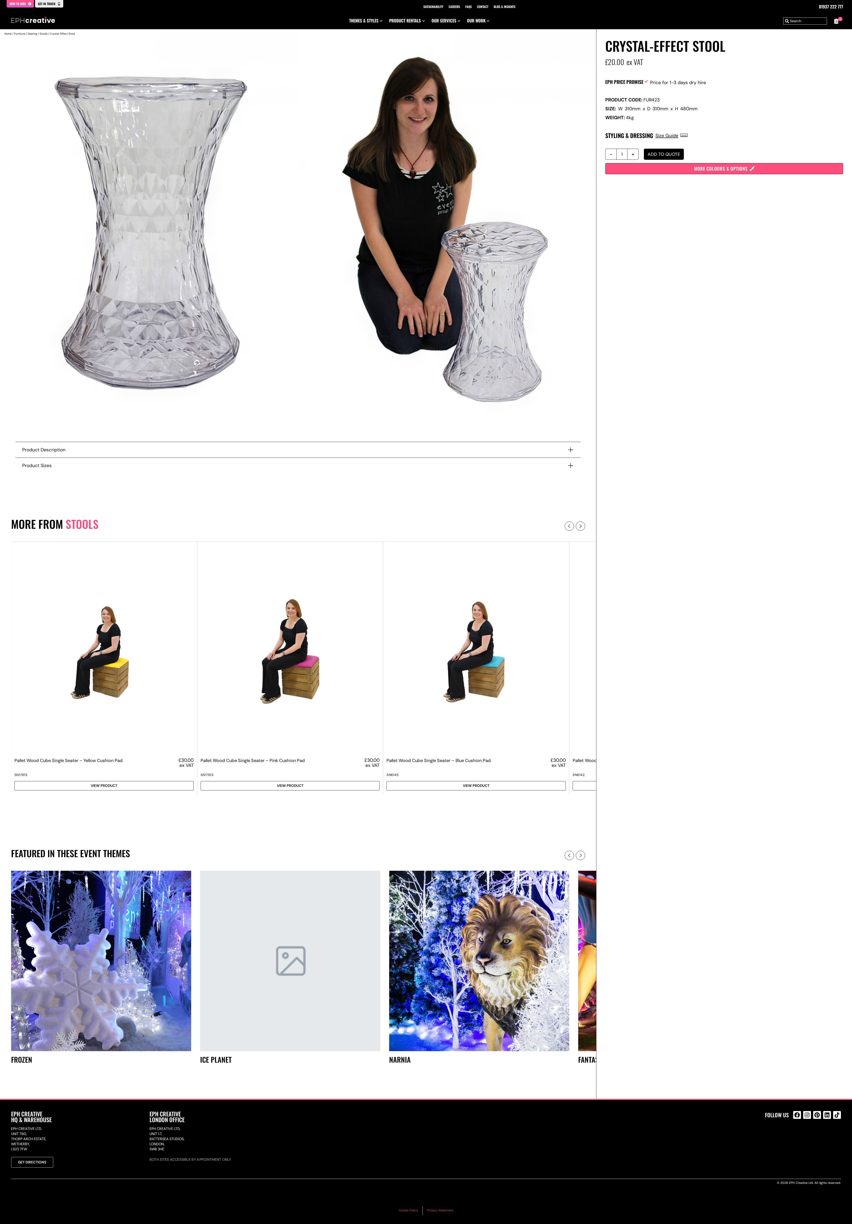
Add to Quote (664, 154)
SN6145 (392, 775)
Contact (482, 6)
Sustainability (433, 6)
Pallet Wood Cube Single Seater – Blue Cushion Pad (439, 760)
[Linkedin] (827, 1115)
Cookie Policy (408, 1210)
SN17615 (21, 775)
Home (8, 34)
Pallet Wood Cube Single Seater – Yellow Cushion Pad (68, 760)
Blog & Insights (504, 6)
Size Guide (666, 135)
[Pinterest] (817, 1115)
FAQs (468, 6)
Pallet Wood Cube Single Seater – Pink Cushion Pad (253, 760)
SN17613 (207, 775)
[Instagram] (807, 1115)
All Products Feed (798, 1134)
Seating (32, 34)
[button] (569, 526)
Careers (454, 6)
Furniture (19, 34)
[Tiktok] (837, 1115)
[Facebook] (797, 1115)
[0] (836, 21)
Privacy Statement (440, 1210)
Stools (43, 34)
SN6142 (579, 775)
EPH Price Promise (624, 81)
